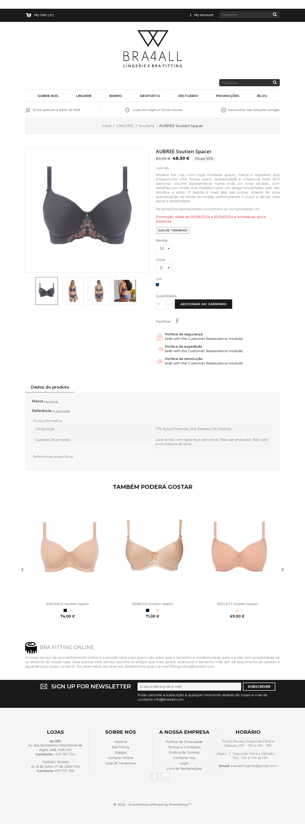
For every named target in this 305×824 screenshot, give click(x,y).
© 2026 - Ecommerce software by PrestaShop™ (152, 805)
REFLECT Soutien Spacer (237, 604)
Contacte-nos (184, 758)
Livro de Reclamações (184, 769)
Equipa (120, 752)
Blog (262, 96)
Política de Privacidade (184, 742)
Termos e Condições (184, 747)
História (120, 742)
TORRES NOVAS (55, 762)
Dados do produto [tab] (50, 387)
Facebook (154, 776)
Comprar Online (121, 758)
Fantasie (51, 402)
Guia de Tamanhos (121, 763)
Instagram (165, 776)
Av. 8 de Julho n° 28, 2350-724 (55, 767)
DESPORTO (150, 96)
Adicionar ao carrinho (203, 304)
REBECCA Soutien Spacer (152, 604)
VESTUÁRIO (188, 96)
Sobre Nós (48, 96)
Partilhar (177, 320)
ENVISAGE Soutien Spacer (67, 604)
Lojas (184, 763)
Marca (37, 401)
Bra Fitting (120, 747)
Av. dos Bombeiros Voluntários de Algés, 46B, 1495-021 (55, 747)
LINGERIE (84, 96)
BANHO (115, 96)
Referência (41, 411)
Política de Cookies (184, 752)
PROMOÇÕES (227, 96)
